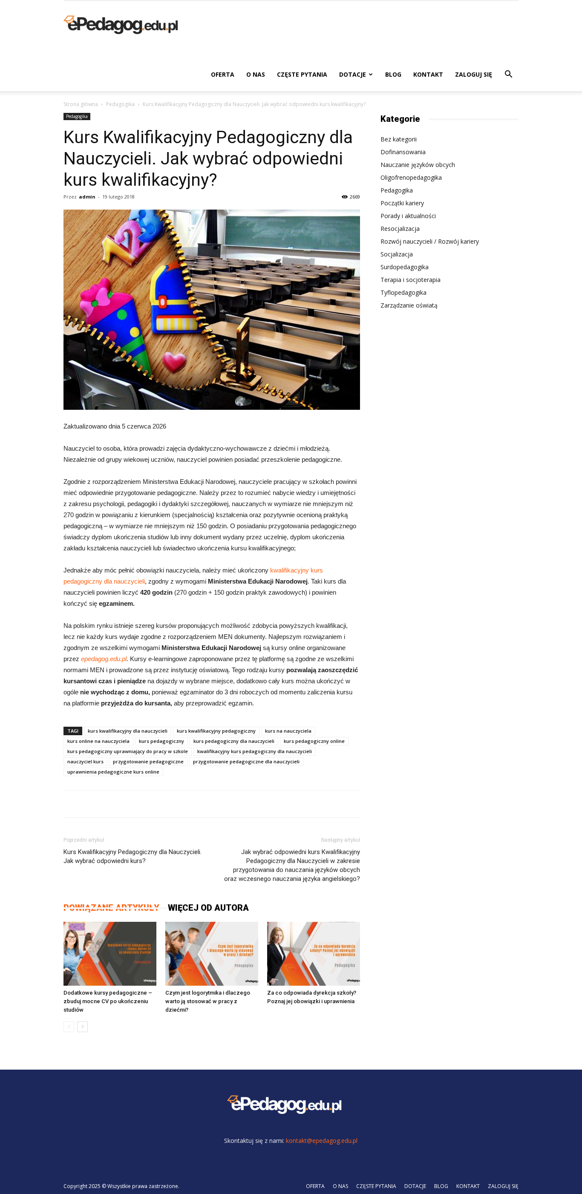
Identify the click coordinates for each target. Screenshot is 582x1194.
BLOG (393, 74)
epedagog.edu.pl (104, 658)
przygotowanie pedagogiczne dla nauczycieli (246, 761)
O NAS (255, 74)
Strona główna (80, 104)
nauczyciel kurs (85, 761)
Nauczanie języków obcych (417, 165)
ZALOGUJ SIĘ (473, 74)
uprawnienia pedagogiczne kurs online (113, 771)
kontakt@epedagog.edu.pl (321, 1140)
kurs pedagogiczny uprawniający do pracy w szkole (127, 751)
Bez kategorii (398, 139)
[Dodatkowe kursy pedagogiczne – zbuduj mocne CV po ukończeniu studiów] (109, 954)
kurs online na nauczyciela (98, 741)
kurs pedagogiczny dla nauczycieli (233, 741)
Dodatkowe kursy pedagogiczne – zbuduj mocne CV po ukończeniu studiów (107, 1001)
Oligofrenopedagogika (411, 177)
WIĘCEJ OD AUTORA (208, 908)
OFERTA (222, 74)
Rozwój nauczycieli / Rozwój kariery (429, 241)
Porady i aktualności (408, 216)
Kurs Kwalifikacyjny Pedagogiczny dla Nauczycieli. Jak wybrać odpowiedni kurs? (132, 856)
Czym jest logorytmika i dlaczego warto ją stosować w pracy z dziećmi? (207, 1001)
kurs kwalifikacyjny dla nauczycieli (127, 731)
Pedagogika (120, 104)
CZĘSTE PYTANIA (302, 74)
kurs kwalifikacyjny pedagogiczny (216, 731)
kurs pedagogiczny (161, 741)
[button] (508, 75)
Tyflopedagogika (403, 292)
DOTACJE (352, 74)
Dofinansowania (403, 152)
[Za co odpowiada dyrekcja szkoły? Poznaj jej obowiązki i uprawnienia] (313, 954)
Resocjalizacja (400, 228)
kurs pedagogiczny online (314, 741)
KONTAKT (428, 74)
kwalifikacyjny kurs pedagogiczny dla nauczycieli (254, 751)
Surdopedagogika (404, 267)
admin (87, 196)
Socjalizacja (396, 254)
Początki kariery (402, 203)
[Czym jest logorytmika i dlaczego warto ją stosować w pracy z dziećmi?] (211, 954)
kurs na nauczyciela (288, 731)
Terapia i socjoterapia (410, 280)
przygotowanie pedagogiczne (148, 761)
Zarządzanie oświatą (409, 305)
